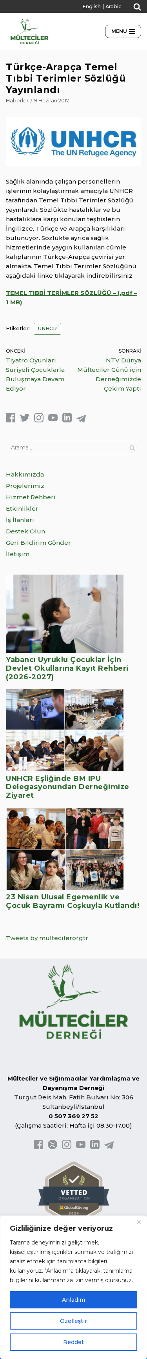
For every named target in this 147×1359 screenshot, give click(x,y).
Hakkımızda (25, 474)
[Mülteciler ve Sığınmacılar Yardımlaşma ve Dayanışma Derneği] (29, 31)
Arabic (113, 6)
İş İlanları (20, 520)
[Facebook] (10, 420)
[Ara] (132, 447)
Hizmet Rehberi (31, 497)
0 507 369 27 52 (73, 1116)
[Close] (138, 1222)
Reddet (73, 1342)
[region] (73, 1287)
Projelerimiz (25, 485)
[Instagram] (39, 420)
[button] (137, 7)
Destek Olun (25, 531)
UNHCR (47, 328)
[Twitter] (24, 420)
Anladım (73, 1299)
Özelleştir (73, 1320)
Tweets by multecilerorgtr (47, 938)
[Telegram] (81, 420)
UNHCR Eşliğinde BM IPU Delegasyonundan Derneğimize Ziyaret (67, 787)
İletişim (17, 554)
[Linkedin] (67, 420)
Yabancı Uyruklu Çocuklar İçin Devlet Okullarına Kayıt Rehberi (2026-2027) (67, 668)
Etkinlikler (22, 508)
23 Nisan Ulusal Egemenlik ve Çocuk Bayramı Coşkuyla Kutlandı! (72, 901)
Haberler (17, 101)
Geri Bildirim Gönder (38, 542)
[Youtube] (53, 420)
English (91, 6)
